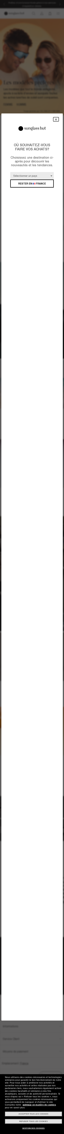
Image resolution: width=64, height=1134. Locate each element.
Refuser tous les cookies (33, 1121)
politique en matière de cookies (39, 1105)
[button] (56, 119)
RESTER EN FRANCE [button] (32, 183)
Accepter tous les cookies (33, 1114)
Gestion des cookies (33, 1128)
